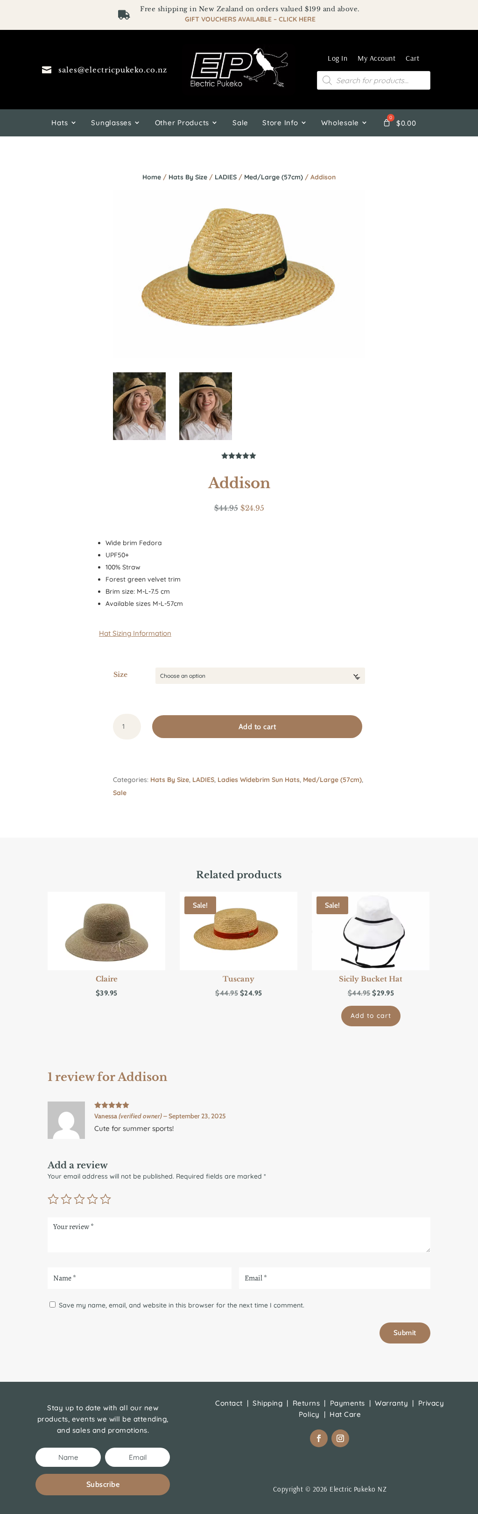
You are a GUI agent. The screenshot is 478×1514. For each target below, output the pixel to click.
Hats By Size (188, 177)
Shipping (267, 1403)
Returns (306, 1403)
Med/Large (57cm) (273, 177)
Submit (405, 1333)
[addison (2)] (205, 438)
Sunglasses (111, 122)
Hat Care (345, 1414)
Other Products (182, 122)
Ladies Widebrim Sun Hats (259, 779)
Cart (412, 58)
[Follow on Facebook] (319, 1438)
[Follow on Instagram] (340, 1438)
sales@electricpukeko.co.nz (112, 69)
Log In (337, 58)
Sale (240, 122)
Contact (229, 1403)
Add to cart (257, 726)
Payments (347, 1403)
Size (120, 674)
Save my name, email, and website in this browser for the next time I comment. (181, 1305)
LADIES (226, 177)
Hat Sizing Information (135, 633)
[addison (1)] (139, 438)
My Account (376, 58)
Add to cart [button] (371, 1015)
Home (151, 177)
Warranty (391, 1403)
